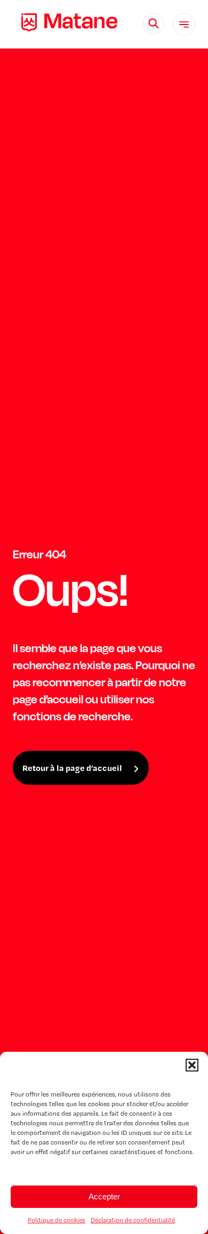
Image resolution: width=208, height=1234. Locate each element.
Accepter (104, 1196)
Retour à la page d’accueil (72, 767)
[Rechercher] (153, 23)
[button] (192, 1065)
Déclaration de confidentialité (133, 1220)
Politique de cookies (56, 1220)
